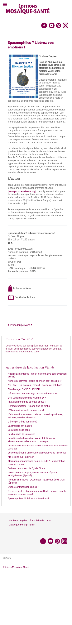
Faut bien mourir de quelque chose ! (27, 401)
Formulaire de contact (41, 520)
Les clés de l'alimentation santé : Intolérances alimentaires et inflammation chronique (31, 440)
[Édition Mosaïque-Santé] (28, 8)
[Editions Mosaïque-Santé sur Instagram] (66, 25)
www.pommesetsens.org (22, 191)
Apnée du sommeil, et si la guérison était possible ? (34, 381)
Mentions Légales (18, 520)
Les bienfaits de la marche (21, 434)
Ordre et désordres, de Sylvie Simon (27, 468)
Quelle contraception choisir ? (23, 487)
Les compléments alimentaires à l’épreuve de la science (37, 452)
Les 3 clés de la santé (19, 430)
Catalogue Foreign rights (22, 524)
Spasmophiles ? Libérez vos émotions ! (28, 498)
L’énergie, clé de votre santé (22, 421)
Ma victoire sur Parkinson (21, 457)
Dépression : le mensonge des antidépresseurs (32, 393)
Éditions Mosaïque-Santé (16, 567)
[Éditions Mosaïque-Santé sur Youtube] (52, 25)
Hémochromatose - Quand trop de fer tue (29, 406)
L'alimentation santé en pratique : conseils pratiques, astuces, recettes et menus (35, 416)
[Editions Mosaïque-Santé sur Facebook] (44, 25)
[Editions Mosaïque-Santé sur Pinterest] (58, 25)
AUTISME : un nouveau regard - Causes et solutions (35, 385)
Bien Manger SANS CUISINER (24, 389)
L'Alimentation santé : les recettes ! (26, 410)
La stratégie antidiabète (20, 426)
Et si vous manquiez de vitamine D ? (27, 397)
